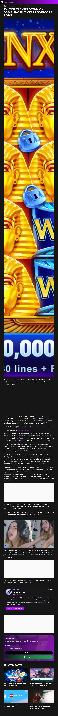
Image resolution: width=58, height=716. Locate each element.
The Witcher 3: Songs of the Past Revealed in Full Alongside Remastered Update (42, 706)
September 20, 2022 (23, 430)
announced (16, 379)
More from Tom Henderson (15, 608)
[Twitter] (48, 589)
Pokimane (7, 438)
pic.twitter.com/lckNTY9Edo (42, 427)
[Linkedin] (50, 589)
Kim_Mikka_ (31, 512)
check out (31, 580)
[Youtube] (52, 589)
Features (17, 6)
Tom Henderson (10, 6)
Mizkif (17, 438)
